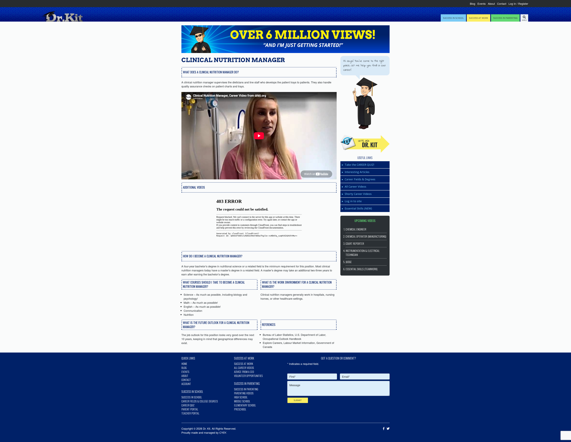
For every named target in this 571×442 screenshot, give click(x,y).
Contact (501, 4)
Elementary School (245, 405)
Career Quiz (187, 405)
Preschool (240, 409)
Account (186, 384)
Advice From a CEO (244, 372)
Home (184, 364)
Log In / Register (518, 4)
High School (240, 397)
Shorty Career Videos (358, 194)
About (491, 4)
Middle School (242, 401)
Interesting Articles (357, 172)
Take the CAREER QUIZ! (359, 164)
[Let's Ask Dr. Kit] (365, 144)
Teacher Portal (190, 413)
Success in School (191, 397)
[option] (259, 221)
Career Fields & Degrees (360, 179)
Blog (472, 4)
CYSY (222, 432)
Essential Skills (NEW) (358, 208)
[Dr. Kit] (62, 16)
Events (481, 4)
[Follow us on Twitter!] (387, 428)
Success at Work (243, 364)
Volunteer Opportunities (248, 376)
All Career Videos (355, 186)
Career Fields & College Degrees (199, 401)
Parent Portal (189, 409)
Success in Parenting (246, 389)
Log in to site (353, 201)
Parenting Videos (244, 393)
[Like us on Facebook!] (382, 428)
